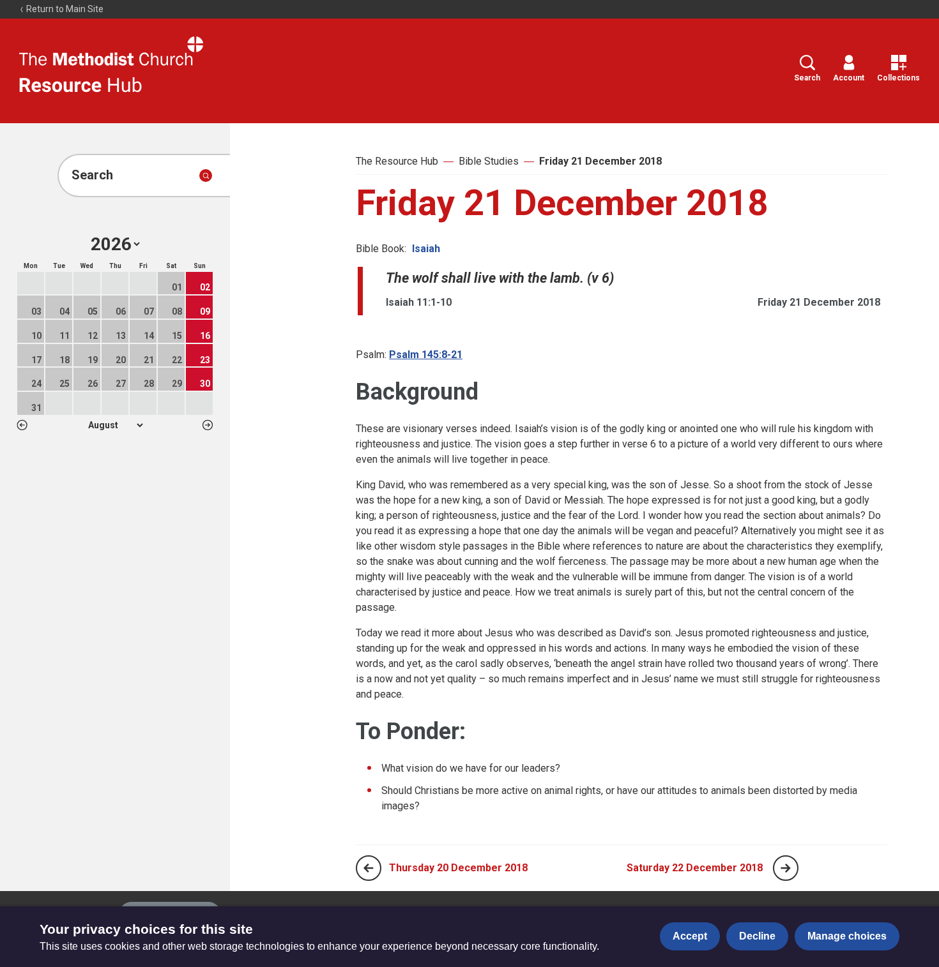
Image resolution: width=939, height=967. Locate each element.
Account (848, 77)
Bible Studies (489, 161)
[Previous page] (368, 868)
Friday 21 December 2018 (600, 161)
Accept (690, 936)
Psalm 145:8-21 (425, 355)
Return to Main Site (63, 9)
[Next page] (785, 868)
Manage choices (847, 936)
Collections (898, 77)
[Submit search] (205, 175)
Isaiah (426, 249)
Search (807, 77)
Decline (757, 936)
